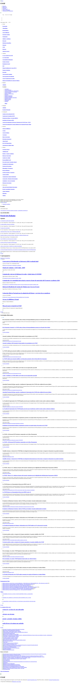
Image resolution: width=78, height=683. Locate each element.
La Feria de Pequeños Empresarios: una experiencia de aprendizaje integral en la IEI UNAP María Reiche (18, 249)
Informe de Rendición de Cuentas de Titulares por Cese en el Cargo (21, 286)
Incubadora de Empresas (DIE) (8, 120)
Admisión (4, 84)
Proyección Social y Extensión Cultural (10, 162)
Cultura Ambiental (6, 191)
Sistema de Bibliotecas (6, 128)
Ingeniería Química (8, 98)
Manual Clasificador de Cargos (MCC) (10, 68)
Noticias (3, 259)
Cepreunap (5, 134)
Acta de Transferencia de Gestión (8, 78)
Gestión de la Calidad (6, 157)
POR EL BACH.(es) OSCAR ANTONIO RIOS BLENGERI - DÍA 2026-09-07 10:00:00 (18, 588)
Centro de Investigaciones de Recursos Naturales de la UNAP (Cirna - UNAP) (17, 122)
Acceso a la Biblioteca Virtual (11, 299)
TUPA (4, 47)
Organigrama (5, 36)
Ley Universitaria (6, 57)
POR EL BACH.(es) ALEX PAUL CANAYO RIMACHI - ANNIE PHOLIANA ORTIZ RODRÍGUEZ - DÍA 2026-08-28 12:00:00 (25, 583)
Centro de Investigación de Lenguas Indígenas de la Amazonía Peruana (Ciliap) (17, 124)
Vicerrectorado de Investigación (8, 76)
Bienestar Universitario (7, 155)
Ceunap (4, 130)
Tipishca (4, 195)
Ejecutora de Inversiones (7, 166)
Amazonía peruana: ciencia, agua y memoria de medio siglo (10, 231)
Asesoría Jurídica (6, 174)
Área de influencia (6, 32)
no (8, 614)
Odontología (7, 100)
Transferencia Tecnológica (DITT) (9, 116)
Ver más (1, 253)
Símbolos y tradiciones (7, 38)
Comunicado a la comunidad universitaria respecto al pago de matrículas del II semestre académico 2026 (31, 280)
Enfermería (6, 94)
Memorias (4, 45)
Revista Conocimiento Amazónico (9, 189)
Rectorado (4, 72)
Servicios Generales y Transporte (8, 172)
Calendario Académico (6, 204)
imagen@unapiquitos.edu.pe (32, 679)
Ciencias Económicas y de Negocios (11, 91)
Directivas (4, 49)
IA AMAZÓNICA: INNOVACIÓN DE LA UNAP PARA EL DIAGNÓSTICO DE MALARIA (19, 601)
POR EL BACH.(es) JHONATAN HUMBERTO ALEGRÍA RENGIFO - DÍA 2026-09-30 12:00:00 (20, 587)
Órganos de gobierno (6, 70)
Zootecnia (6, 101)
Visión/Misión (5, 28)
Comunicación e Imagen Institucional (9, 176)
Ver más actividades (6, 332)
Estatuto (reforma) (6, 61)
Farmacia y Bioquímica (8, 95)
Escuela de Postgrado (6, 109)
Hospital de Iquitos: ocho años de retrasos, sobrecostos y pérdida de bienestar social (14, 235)
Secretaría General (6, 149)
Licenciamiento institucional (8, 59)
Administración (5, 151)
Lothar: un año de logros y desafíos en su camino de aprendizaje (11, 246)
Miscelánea (5, 193)
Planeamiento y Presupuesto (8, 168)
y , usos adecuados (13, 609)
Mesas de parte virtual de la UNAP (12, 306)
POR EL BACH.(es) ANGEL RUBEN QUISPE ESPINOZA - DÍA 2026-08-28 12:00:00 (18, 584)
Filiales (6, 103)
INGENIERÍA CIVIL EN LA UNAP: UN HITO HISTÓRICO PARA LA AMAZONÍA (18, 593)
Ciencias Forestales (8, 92)
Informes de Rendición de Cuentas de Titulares (11, 80)
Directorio (4, 40)
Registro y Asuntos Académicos (8, 153)
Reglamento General (6, 63)
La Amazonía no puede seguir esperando (7, 220)
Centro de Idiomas (6, 132)
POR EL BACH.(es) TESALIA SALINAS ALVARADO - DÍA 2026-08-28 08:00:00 (17, 586)
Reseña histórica (5, 30)
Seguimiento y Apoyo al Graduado (9, 180)
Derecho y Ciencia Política (9, 93)
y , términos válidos (12, 618)
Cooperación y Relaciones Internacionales (10, 178)
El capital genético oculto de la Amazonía (7, 224)
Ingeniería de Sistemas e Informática (11, 97)
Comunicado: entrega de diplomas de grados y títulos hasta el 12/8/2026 (22, 274)
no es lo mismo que (13, 623)
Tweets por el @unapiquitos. (5, 258)
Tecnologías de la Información (8, 164)
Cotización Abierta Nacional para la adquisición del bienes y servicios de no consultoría (26, 293)
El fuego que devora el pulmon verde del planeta (8, 242)
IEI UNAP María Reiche (7, 143)
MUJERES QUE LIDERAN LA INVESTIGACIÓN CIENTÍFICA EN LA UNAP (17, 597)
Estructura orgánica (6, 34)
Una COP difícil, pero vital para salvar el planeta (8, 238)
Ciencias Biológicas (8, 89)
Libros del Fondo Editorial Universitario (10, 187)
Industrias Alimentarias (8, 96)
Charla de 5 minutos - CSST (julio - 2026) (14, 267)
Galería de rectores (6, 51)
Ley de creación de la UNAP (8, 55)
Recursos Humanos (6, 170)
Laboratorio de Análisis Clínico (8, 145)
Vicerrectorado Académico (7, 74)
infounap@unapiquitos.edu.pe (54, 679)
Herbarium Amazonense (7, 139)
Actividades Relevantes (6, 312)
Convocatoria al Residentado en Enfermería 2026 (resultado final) (20, 261)
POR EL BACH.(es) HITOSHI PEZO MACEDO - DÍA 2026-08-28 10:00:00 (16, 585)
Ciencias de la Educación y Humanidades (12, 90)
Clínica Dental (5, 141)
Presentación (5, 26)
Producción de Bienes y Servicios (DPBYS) (10, 118)
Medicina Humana (8, 99)
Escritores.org (14, 210)
